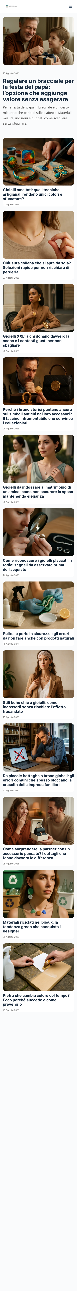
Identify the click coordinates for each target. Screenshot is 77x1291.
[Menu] (70, 6)
